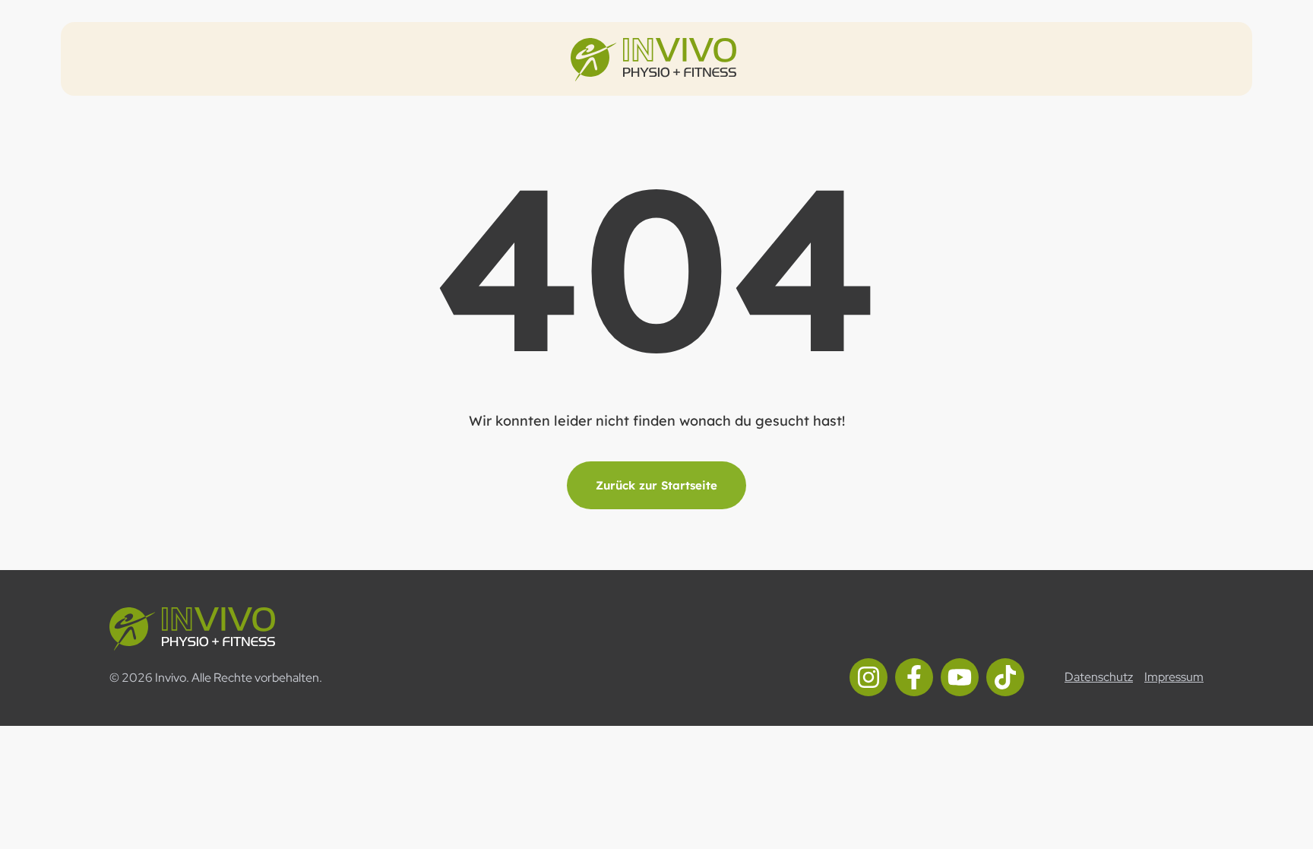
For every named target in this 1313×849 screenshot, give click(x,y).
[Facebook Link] (914, 677)
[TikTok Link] (1005, 677)
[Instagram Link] (868, 677)
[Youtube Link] (960, 677)
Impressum (1174, 677)
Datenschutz (1099, 677)
